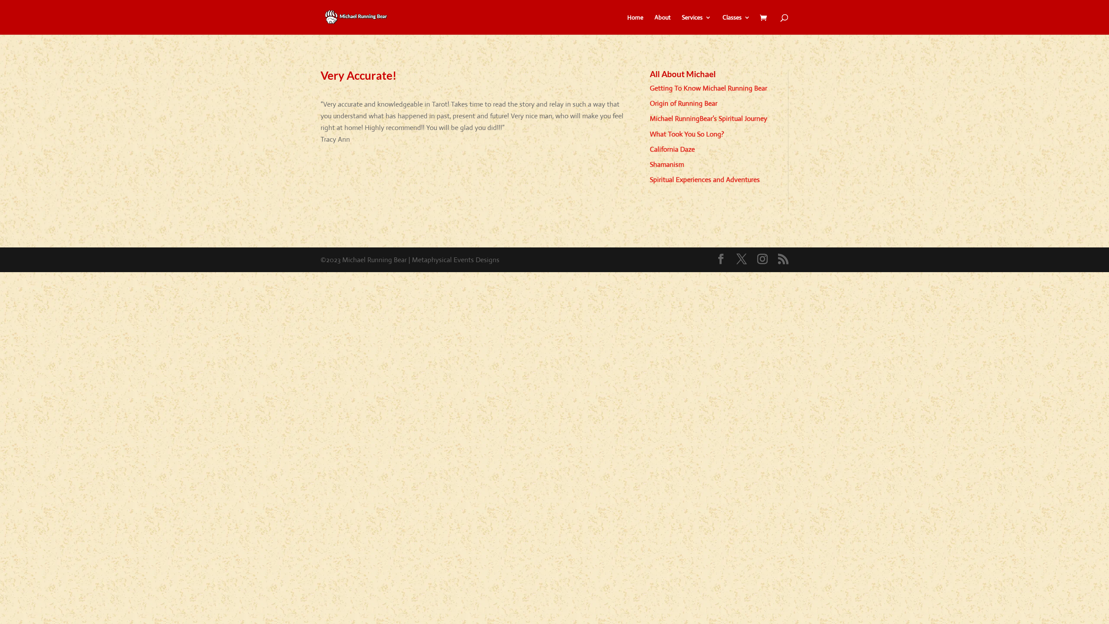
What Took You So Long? (687, 134)
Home (635, 17)
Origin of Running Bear (683, 103)
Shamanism (667, 164)
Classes (732, 17)
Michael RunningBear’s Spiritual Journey (708, 118)
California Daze (672, 149)
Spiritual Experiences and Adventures (705, 179)
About (663, 17)
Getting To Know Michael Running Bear (708, 88)
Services (692, 17)
